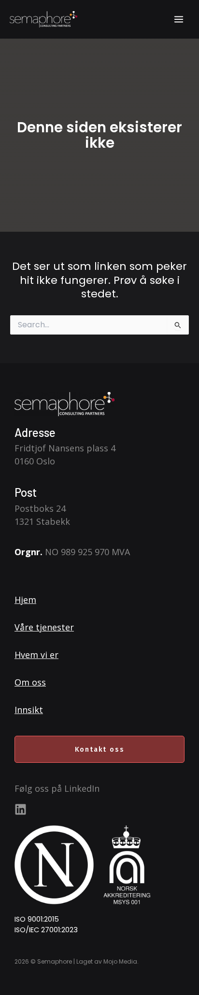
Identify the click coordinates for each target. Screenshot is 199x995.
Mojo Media (120, 961)
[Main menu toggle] (178, 19)
